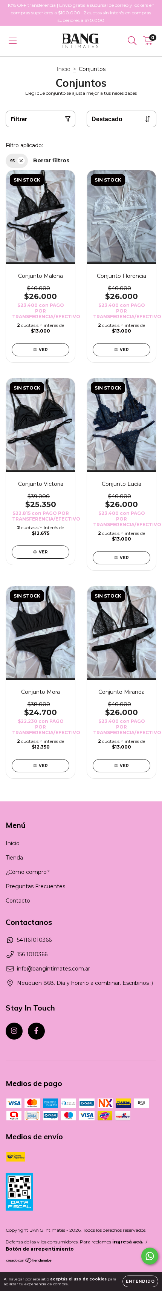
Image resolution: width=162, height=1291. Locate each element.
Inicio (63, 69)
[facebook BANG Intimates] (36, 1031)
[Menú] (13, 41)
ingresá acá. (127, 1242)
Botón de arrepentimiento (40, 1249)
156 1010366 (32, 954)
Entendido (140, 1281)
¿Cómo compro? (28, 872)
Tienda (14, 857)
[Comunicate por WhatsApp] (149, 1256)
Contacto (18, 900)
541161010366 (34, 940)
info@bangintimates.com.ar (53, 968)
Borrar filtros (51, 160)
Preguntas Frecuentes (35, 886)
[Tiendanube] (29, 1261)
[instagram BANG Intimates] (14, 1031)
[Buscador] (132, 41)
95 (12, 161)
